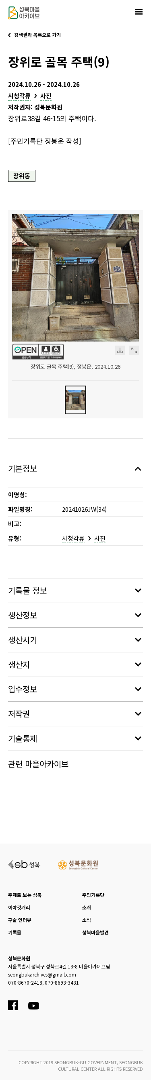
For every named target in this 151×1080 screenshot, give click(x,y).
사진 (46, 95)
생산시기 (22, 639)
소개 (86, 907)
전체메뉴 (139, 12)
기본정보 (22, 468)
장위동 (21, 175)
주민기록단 (93, 894)
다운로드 (120, 350)
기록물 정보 (27, 590)
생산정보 (22, 615)
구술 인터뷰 (19, 919)
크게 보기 (134, 350)
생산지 (19, 664)
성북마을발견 (95, 932)
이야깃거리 (19, 907)
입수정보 (22, 689)
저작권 (19, 713)
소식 (86, 919)
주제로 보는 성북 (24, 894)
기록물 (14, 932)
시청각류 (19, 95)
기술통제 (22, 738)
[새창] (24, 863)
